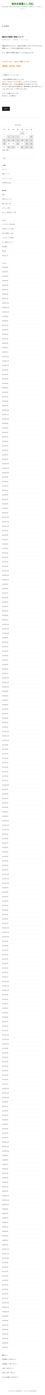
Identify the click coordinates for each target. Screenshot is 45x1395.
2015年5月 (5, 852)
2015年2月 (5, 865)
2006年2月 (5, 1347)
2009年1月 (5, 1191)
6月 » (7, 150)
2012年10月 (5, 990)
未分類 (4, 251)
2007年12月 (5, 1249)
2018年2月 (5, 722)
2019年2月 (5, 669)
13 (13, 140)
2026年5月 (5, 280)
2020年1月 (5, 620)
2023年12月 (5, 410)
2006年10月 (5, 1312)
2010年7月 (5, 1111)
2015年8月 (5, 838)
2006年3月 (5, 1343)
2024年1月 (5, 405)
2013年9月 (5, 941)
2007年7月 (5, 1271)
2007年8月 (5, 1267)
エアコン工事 (6, 208)
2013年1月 (5, 977)
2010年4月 (5, 1124)
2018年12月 (5, 678)
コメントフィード (7, 178)
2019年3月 (5, 664)
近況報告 (4, 1359)
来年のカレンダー (7, 199)
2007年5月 (5, 1280)
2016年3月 (5, 807)
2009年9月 (5, 1155)
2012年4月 (5, 1017)
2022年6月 (5, 490)
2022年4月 (5, 499)
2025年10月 (5, 312)
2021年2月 (5, 562)
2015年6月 (5, 847)
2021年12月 (5, 517)
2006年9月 (5, 1316)
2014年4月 (5, 910)
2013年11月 (5, 932)
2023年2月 (5, 455)
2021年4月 (5, 553)
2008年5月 (5, 1227)
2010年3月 (5, 1129)
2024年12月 (5, 356)
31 (31, 147)
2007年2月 (5, 1294)
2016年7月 (5, 789)
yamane (15, 40)
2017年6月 (5, 758)
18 (4, 143)
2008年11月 (5, 1200)
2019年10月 (5, 633)
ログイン (4, 169)
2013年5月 (5, 959)
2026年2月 (5, 294)
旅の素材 (4, 246)
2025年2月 (5, 347)
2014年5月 (5, 905)
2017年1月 (5, 780)
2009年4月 (5, 1178)
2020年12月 (5, 571)
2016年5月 (5, 798)
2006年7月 (5, 1325)
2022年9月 (5, 477)
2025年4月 (5, 339)
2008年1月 (5, 1245)
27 (13, 147)
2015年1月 (5, 870)
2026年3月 (5, 289)
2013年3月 (5, 968)
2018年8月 (5, 696)
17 (31, 140)
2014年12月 (5, 874)
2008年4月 (5, 1231)
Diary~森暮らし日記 (7, 233)
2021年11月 (5, 521)
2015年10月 (5, 829)
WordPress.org (6, 183)
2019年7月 (5, 646)
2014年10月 (5, 883)
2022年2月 (5, 508)
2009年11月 (5, 1146)
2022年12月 (5, 463)
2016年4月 (5, 803)
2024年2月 (5, 401)
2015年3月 (5, 861)
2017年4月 (5, 767)
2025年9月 (5, 316)
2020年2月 (5, 615)
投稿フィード (6, 174)
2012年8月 (5, 999)
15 (22, 140)
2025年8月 (5, 321)
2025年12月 (5, 303)
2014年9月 (5, 887)
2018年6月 (5, 704)
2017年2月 (5, 776)
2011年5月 (5, 1066)
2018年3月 (5, 718)
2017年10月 (5, 740)
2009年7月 (5, 1164)
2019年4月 (5, 660)
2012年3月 (5, 1021)
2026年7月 (5, 272)
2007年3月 (5, 1289)
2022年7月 (5, 486)
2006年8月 (5, 1320)
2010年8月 (5, 1106)
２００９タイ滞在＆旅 (8, 224)
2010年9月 (5, 1102)
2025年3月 (5, 343)
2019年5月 (5, 655)
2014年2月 (5, 919)
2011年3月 (5, 1075)
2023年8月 (5, 428)
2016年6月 (5, 794)
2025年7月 (5, 325)
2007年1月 (5, 1298)
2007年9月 (5, 1262)
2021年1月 (5, 566)
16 (27, 140)
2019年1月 (5, 673)
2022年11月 (5, 468)
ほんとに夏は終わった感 (9, 212)
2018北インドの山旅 (8, 229)
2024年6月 (5, 383)
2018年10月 (5, 687)
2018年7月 (5, 700)
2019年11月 (5, 629)
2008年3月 (5, 1236)
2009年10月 (5, 1151)
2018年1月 (5, 727)
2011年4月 (5, 1070)
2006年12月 (5, 1303)
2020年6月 (5, 597)
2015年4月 (5, 856)
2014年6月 (5, 901)
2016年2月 (5, 812)
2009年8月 (5, 1160)
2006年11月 (5, 1307)
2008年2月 (5, 1240)
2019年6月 (5, 651)
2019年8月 (5, 642)
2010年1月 (5, 1137)
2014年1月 (5, 923)
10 (31, 136)
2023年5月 (5, 441)
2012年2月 (5, 1026)
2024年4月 (5, 392)
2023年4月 (5, 446)
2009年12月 (5, 1142)
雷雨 (3, 194)
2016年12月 (5, 785)
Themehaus (33, 1391)
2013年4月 (5, 963)
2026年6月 (5, 276)
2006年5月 (5, 1334)
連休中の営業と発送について (13, 37)
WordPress (19, 1391)
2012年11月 (5, 986)
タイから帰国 (6, 1377)
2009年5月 (5, 1173)
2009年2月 (5, 1187)
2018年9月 (5, 691)
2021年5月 (5, 548)
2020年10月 (5, 579)
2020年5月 (5, 602)
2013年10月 (5, 937)
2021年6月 (5, 544)
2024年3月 (5, 397)
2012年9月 (5, 995)
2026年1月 (5, 298)
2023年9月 (5, 423)
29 (22, 147)
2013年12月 (5, 928)
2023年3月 (5, 450)
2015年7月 (5, 843)
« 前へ (6, 108)
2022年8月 (5, 481)
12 (9, 140)
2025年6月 (5, 330)
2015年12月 (5, 820)
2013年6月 (5, 954)
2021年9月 (5, 530)
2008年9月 (5, 1209)
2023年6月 (5, 437)
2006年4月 (5, 1338)
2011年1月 (5, 1084)
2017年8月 (5, 749)
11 (4, 140)
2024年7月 (5, 379)
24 (31, 143)
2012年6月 (5, 1008)
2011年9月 (5, 1048)
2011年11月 (5, 1039)
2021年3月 (5, 557)
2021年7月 (5, 539)
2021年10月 (5, 526)
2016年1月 (5, 816)
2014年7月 (5, 896)
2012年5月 (5, 1012)
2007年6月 (5, 1276)
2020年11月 (5, 575)
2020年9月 (5, 584)
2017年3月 (5, 771)
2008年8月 (5, 1213)
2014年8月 (5, 892)
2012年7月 (5, 1004)
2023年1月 (5, 459)
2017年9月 (5, 745)
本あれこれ (5, 255)
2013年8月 (5, 945)
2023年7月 (5, 432)
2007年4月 (5, 1285)
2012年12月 (5, 981)
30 (27, 147)
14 (18, 140)
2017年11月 (5, 736)
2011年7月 (5, 1057)
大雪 (3, 1368)
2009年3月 (5, 1182)
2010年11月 (5, 1093)
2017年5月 (5, 762)
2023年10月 (5, 419)
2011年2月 (5, 1079)
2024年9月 (5, 370)
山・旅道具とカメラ (7, 242)
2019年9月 (5, 637)
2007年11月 (5, 1253)
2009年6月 (5, 1169)
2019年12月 (5, 624)
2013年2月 (5, 972)
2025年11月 (5, 307)
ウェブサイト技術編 (7, 237)
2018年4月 (5, 713)
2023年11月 (5, 414)
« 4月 (3, 150)
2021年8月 (5, 535)
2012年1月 (5, 1030)
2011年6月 (5, 1062)
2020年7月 (5, 593)
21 (18, 143)
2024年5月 (5, 388)
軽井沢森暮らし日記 (22, 3)
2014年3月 (5, 914)
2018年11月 (5, 682)
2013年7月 (5, 950)
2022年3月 (5, 504)
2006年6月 (5, 1329)
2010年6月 (5, 1115)
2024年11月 (5, 361)
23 (27, 143)
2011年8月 (5, 1053)
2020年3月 (5, 611)
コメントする (24, 40)
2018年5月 (5, 709)
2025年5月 (5, 334)
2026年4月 (5, 285)
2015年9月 (5, 834)
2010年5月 (5, 1120)
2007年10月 (5, 1258)
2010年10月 (5, 1097)
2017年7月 (5, 754)
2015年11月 (5, 825)
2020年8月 (5, 588)
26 (9, 147)
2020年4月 (5, 606)
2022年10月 (5, 472)
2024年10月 (5, 365)
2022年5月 (5, 495)
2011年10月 (5, 1044)
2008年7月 (5, 1218)
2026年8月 (5, 267)
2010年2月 (5, 1133)
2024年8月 (5, 374)
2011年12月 (5, 1035)
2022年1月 (5, 513)
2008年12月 (5, 1195)
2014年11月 (5, 879)
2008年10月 (5, 1204)
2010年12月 (5, 1088)
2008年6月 (5, 1222)
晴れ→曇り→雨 (6, 203)
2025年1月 (5, 352)
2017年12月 (5, 731)
